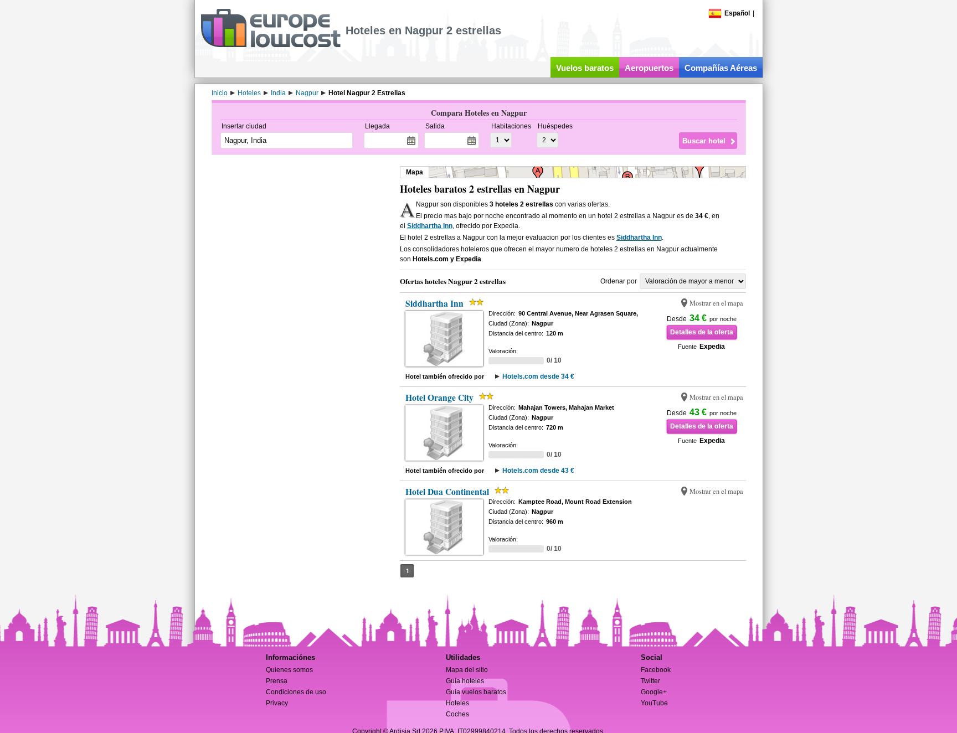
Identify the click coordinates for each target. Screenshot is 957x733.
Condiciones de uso (296, 692)
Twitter (650, 681)
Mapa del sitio (467, 670)
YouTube (654, 703)
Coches (457, 714)
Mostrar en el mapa (716, 303)
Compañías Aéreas (721, 68)
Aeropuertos (649, 68)
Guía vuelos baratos (476, 692)
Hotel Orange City (439, 397)
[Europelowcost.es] (270, 45)
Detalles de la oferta (701, 332)
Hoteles (457, 703)
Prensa (276, 681)
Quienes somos (289, 670)
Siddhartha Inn (429, 226)
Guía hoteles (465, 681)
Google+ (654, 692)
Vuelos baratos (585, 68)
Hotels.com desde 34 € (538, 376)
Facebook (656, 670)
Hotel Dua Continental (447, 492)
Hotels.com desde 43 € (538, 470)
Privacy (277, 703)
